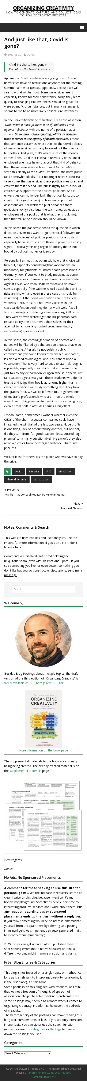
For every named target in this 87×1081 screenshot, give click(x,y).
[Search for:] (43, 589)
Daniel (31, 54)
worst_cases (41, 479)
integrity (34, 471)
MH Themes (49, 1068)
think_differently (16, 479)
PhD (48, 471)
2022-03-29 (14, 54)
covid (18, 471)
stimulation (65, 471)
